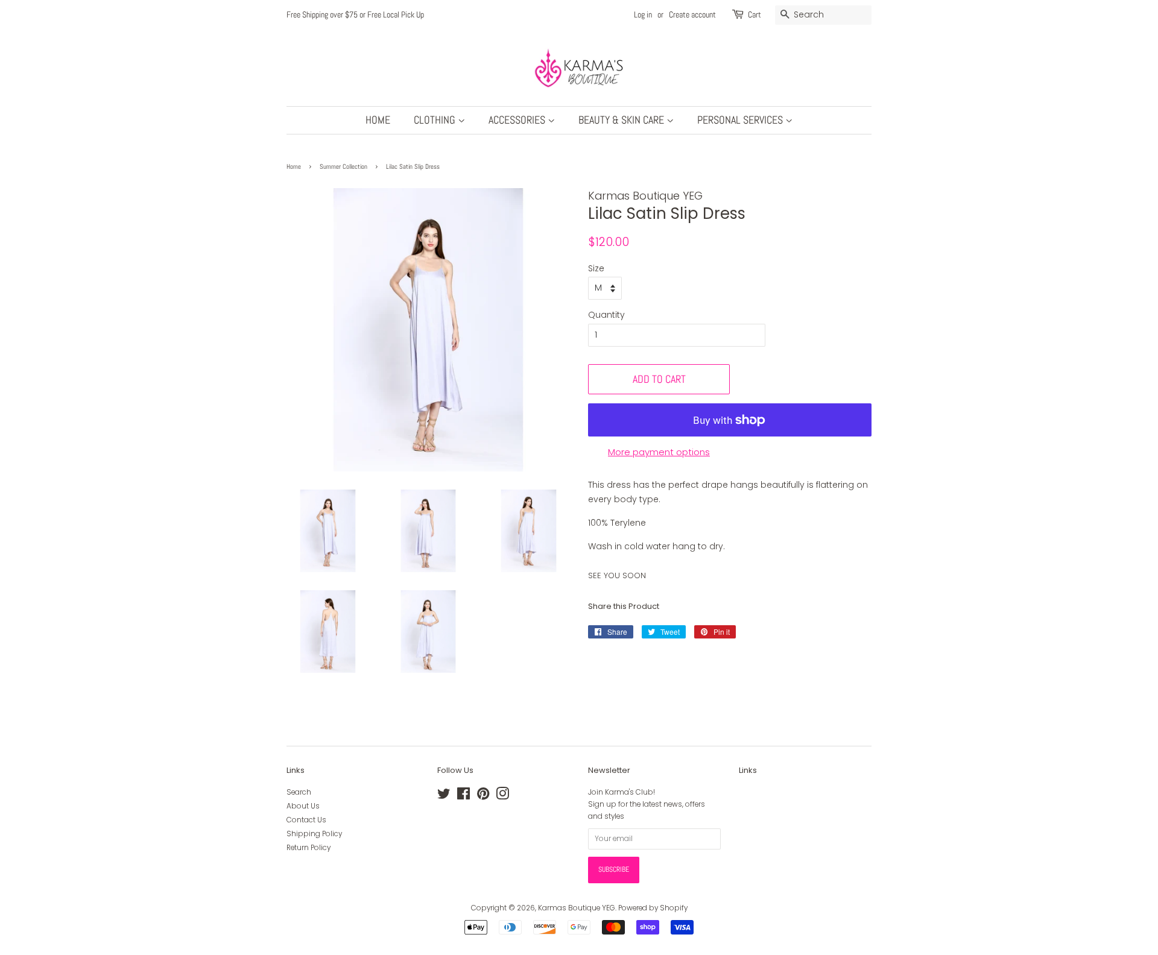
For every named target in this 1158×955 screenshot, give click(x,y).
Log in (643, 14)
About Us (303, 806)
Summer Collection (343, 167)
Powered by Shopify (653, 908)
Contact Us (306, 820)
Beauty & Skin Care (622, 120)
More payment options (659, 452)
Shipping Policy (314, 834)
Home (377, 120)
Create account (692, 14)
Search (298, 792)
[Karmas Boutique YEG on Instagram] (502, 796)
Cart (754, 14)
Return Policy (308, 848)
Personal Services (741, 120)
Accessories (518, 120)
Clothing (436, 120)
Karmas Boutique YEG (576, 908)
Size (596, 268)
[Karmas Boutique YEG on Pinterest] (483, 796)
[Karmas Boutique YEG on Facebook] (463, 796)
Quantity (606, 315)
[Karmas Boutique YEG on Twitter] (444, 796)
